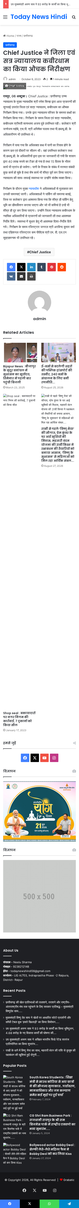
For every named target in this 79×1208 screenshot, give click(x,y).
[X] (21, 267)
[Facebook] (11, 267)
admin (12, 79)
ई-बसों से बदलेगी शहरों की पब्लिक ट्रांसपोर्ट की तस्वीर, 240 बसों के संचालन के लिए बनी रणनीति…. (56, 374)
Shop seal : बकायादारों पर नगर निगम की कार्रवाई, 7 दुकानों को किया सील (19, 719)
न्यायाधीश (34, 189)
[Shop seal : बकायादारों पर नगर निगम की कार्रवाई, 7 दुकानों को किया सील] (20, 551)
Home (10, 35)
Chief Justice (40, 252)
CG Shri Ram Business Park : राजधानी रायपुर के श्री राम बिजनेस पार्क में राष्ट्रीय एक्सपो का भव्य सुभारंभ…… (52, 1122)
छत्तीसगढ (28, 35)
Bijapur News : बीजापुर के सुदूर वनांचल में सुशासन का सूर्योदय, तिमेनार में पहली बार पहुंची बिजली (19, 374)
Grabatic (68, 1180)
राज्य (19, 35)
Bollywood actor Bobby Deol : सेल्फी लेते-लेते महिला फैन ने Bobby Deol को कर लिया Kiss (52, 1149)
